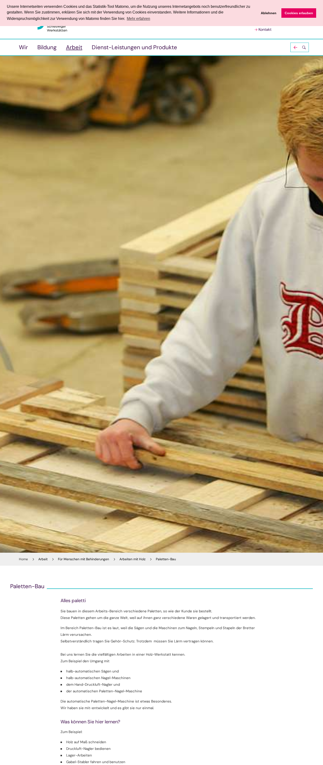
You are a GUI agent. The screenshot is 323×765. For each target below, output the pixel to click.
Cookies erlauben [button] (299, 13)
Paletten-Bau (166, 559)
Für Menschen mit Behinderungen (83, 559)
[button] (299, 47)
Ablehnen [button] (268, 13)
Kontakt (264, 29)
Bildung (47, 47)
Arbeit (74, 47)
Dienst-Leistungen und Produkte (134, 47)
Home (23, 559)
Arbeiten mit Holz (132, 559)
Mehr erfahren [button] (138, 19)
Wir (23, 47)
